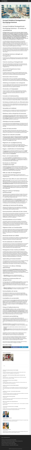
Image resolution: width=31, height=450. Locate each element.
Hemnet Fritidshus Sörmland (7, 429)
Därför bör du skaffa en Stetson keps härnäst (9, 396)
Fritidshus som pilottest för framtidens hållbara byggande (11, 385)
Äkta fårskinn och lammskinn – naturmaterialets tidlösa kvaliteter (11, 391)
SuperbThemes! (20, 448)
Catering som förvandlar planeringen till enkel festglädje (10, 370)
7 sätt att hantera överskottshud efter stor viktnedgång (10, 406)
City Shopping (4, 1)
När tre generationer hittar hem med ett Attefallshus (10, 380)
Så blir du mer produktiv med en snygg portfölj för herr (10, 401)
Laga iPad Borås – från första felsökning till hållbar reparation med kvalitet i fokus (14, 375)
